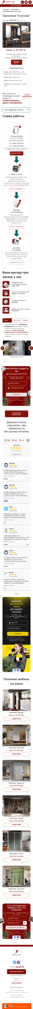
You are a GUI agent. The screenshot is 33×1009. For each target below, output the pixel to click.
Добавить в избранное (16, 987)
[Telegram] (15, 670)
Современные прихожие (12, 11)
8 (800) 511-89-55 (17, 140)
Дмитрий (12, 485)
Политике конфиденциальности (16, 639)
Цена (6, 320)
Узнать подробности (27, 95)
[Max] (18, 670)
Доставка (17, 320)
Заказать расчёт (16, 62)
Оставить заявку (16, 153)
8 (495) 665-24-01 (18, 143)
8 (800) (16, 967)
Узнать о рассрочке (16, 226)
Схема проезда (16, 983)
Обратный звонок (16, 971)
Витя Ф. (11, 572)
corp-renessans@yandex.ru (16, 975)
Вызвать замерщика (16, 189)
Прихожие (14, 9)
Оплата (25, 320)
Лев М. (11, 507)
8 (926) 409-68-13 (18, 146)
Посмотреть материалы (16, 413)
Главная (6, 9)
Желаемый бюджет (17, 388)
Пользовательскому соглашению (17, 640)
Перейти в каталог (17, 262)
